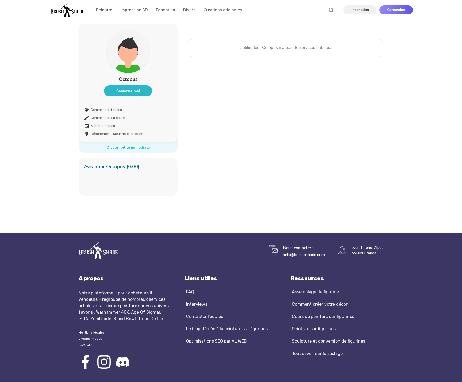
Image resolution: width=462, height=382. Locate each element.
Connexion (396, 10)
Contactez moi (128, 91)
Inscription (360, 10)
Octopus (128, 79)
